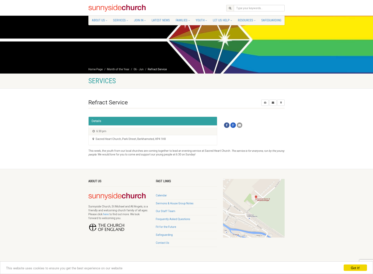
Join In (138, 20)
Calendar (161, 195)
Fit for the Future (166, 226)
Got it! (355, 267)
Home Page (95, 69)
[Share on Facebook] (226, 125)
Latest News (161, 20)
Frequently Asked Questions (173, 219)
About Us (98, 20)
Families (181, 20)
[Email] (239, 125)
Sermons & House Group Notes (174, 203)
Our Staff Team (165, 211)
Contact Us (162, 242)
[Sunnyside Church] (119, 8)
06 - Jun (139, 69)
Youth (200, 20)
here (106, 214)
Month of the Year (118, 69)
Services (119, 20)
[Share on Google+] (233, 125)
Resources (245, 20)
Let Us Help (221, 20)
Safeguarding (271, 20)
